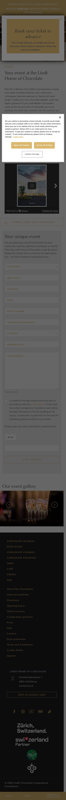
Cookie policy (18, 137)
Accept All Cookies (44, 145)
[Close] (60, 117)
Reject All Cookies (21, 145)
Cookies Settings (32, 154)
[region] (33, 138)
